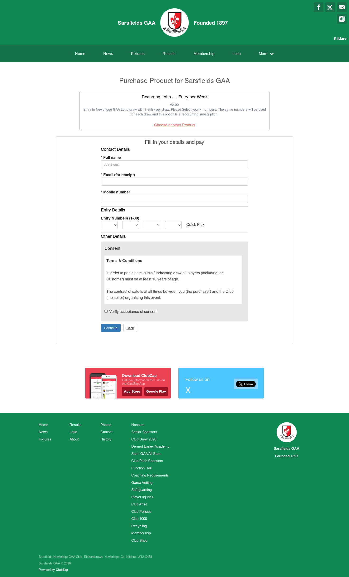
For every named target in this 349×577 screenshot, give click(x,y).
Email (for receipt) (118, 174)
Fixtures (138, 54)
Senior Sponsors (144, 432)
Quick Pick (195, 224)
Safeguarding (141, 490)
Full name (111, 157)
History (106, 439)
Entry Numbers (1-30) (120, 218)
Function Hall (141, 468)
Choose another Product (174, 125)
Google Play (156, 391)
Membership (203, 54)
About (74, 439)
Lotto (236, 54)
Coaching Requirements (150, 475)
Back (130, 327)
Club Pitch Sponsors (147, 461)
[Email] (342, 7)
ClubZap (62, 570)
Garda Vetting (141, 483)
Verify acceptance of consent (133, 311)
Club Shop (139, 540)
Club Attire (139, 504)
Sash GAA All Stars (146, 454)
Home (80, 54)
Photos (105, 425)
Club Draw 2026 (143, 439)
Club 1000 (139, 519)
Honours (138, 425)
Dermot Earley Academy (150, 446)
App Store (132, 391)
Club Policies (141, 511)
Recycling (139, 526)
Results (169, 54)
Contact (106, 432)
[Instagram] (342, 19)
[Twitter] (330, 7)
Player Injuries (142, 497)
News (108, 54)
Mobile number (115, 192)
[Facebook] (318, 7)
